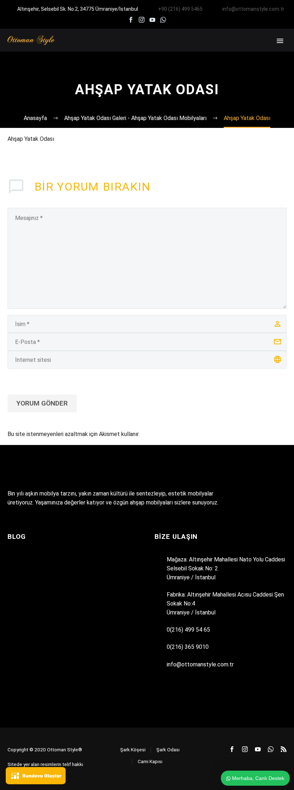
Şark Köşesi (133, 749)
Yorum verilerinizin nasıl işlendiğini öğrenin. (192, 434)
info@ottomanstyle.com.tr (253, 9)
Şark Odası (168, 749)
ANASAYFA (78, 50)
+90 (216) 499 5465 (180, 9)
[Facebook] (130, 20)
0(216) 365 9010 (188, 646)
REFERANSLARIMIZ (220, 50)
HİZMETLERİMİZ (166, 50)
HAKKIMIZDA (118, 50)
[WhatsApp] (163, 20)
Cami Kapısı (150, 761)
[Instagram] (141, 20)
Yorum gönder (42, 403)
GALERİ (264, 50)
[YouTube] (152, 20)
